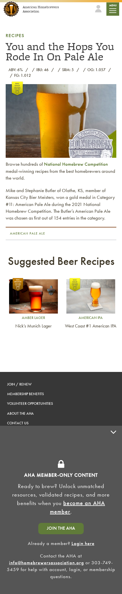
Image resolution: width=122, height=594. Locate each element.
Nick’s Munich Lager (33, 326)
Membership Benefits (25, 393)
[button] (113, 510)
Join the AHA (61, 528)
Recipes (15, 35)
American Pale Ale (27, 233)
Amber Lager (33, 317)
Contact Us (18, 423)
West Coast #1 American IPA (90, 326)
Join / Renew (19, 384)
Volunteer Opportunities (30, 403)
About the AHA (20, 413)
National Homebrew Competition (76, 164)
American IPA (91, 317)
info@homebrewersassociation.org (46, 562)
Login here (82, 543)
